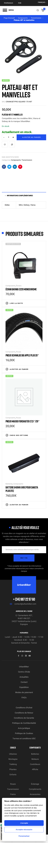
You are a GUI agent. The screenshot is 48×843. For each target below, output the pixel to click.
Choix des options (19, 435)
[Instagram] (22, 656)
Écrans (18, 285)
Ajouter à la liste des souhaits (5, 144)
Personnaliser (24, 836)
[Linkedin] (26, 656)
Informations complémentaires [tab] (20, 195)
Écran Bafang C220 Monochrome (21, 289)
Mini (21, 205)
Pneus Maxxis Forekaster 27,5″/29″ (23, 421)
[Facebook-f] (18, 656)
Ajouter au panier (31, 137)
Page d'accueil (9, 18)
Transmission (36, 18)
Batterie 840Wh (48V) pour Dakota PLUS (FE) (22, 488)
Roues (18, 352)
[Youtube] (30, 656)
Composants (23, 18)
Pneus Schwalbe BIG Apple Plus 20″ (22, 355)
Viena (32, 205)
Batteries (9, 484)
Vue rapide (41, 303)
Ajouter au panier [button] (19, 369)
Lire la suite (16, 303)
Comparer (12, 144)
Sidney (27, 205)
